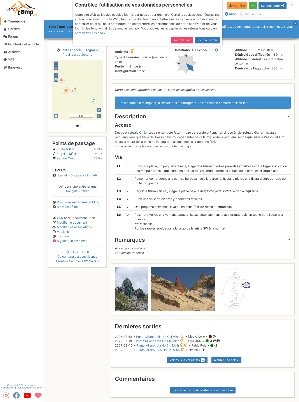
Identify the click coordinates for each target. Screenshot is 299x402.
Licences (32, 385)
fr (291, 5)
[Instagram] (5, 397)
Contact (11, 385)
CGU (21, 385)
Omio (143, 132)
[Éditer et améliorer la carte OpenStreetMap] (99, 110)
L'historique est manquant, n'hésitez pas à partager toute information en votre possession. (184, 103)
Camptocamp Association (16, 387)
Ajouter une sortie (226, 360)
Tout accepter (207, 40)
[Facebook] (16, 397)
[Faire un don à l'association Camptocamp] (38, 397)
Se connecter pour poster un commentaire (202, 390)
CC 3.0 (77, 256)
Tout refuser (182, 40)
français (72, 191)
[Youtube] (27, 397)
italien (84, 191)
